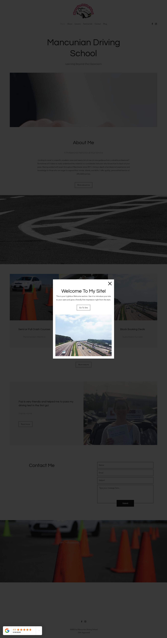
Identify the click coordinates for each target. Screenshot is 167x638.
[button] (110, 283)
